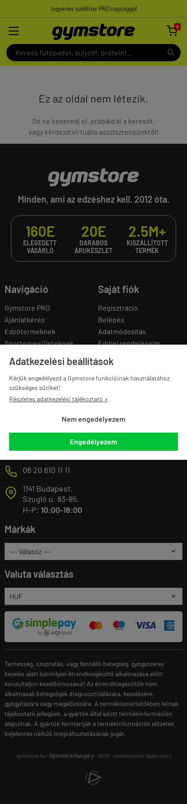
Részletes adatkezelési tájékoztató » (58, 399)
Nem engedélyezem (93, 418)
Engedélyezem (93, 441)
